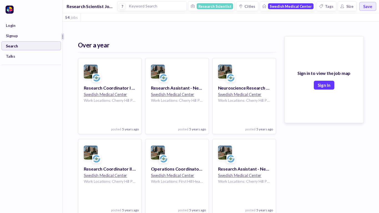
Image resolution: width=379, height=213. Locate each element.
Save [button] (367, 6)
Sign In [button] (324, 85)
